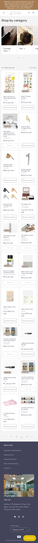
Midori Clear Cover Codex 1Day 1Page (27, 272)
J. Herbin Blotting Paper (8, 414)
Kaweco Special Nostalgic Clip (26, 170)
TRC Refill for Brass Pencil (27, 236)
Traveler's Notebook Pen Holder (27, 408)
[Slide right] (23, 58)
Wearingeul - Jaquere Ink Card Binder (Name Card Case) (9, 134)
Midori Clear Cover (27, 309)
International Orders (10, 459)
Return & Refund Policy (11, 464)
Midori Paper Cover (9, 307)
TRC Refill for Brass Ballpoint (9, 236)
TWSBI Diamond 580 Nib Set (9, 378)
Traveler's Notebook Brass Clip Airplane (9, 339)
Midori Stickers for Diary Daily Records (9, 97)
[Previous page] (6, 437)
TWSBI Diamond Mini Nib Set (27, 344)
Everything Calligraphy (16, 540)
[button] (4, 13)
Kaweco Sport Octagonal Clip (26, 127)
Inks (21, 49)
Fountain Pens (7, 50)
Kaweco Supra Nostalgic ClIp (7, 165)
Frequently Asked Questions (12, 450)
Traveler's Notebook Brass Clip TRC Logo (27, 378)
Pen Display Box (26, 204)
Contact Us (7, 468)
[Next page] (32, 437)
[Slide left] (15, 58)
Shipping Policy (9, 455)
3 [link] (21, 437)
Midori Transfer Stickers (26, 97)
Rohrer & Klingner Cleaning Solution (8, 271)
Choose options (10, 107)
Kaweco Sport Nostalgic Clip (7, 205)
